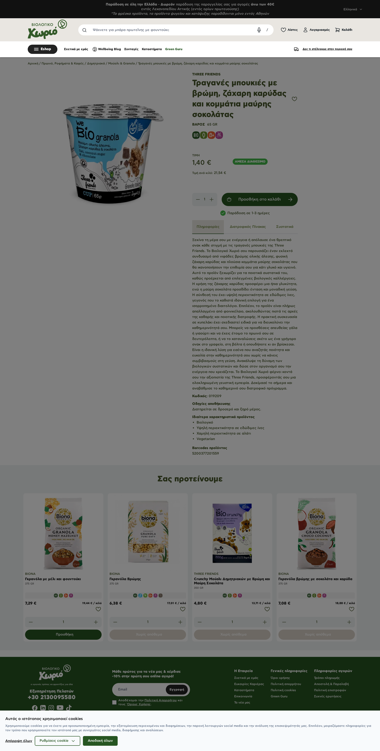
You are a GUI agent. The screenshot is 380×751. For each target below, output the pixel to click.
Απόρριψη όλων (18, 741)
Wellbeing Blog (109, 49)
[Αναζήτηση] (84, 30)
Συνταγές (131, 49)
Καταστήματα (152, 49)
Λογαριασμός (320, 30)
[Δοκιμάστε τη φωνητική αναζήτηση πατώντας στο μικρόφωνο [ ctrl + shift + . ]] (259, 30)
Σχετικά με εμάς (76, 49)
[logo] (47, 29)
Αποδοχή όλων (100, 740)
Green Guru (173, 49)
